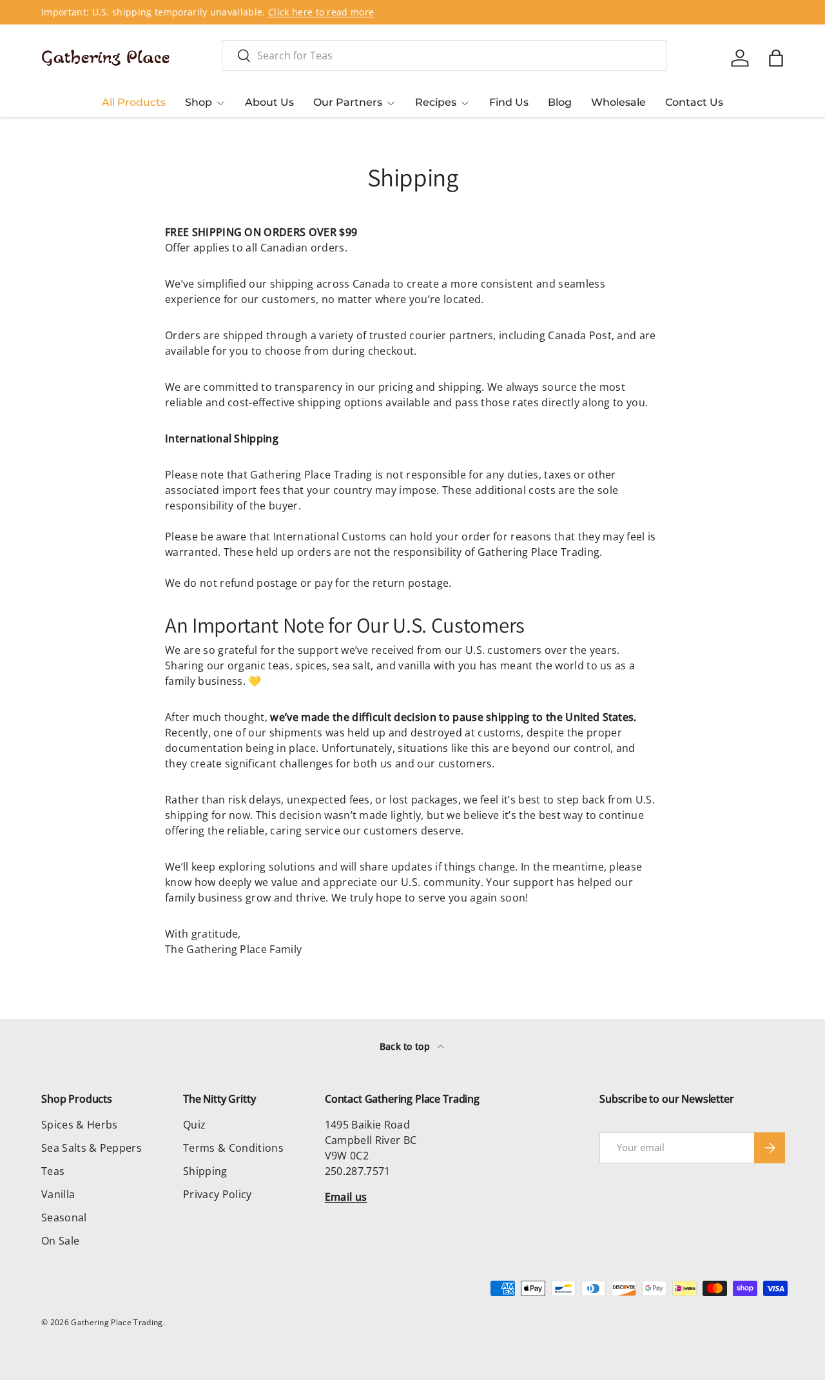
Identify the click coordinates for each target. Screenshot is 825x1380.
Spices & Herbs (79, 1125)
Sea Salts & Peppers (91, 1148)
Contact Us (694, 102)
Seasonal (64, 1217)
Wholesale (618, 102)
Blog (560, 102)
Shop (198, 102)
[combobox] (444, 55)
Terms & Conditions (233, 1148)
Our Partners (347, 102)
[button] (776, 58)
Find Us (509, 102)
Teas (52, 1171)
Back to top (406, 1046)
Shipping (205, 1171)
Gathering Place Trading (116, 1322)
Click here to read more (321, 12)
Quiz (194, 1125)
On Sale (60, 1241)
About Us (269, 102)
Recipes (435, 102)
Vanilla (58, 1194)
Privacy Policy (217, 1194)
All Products (134, 102)
